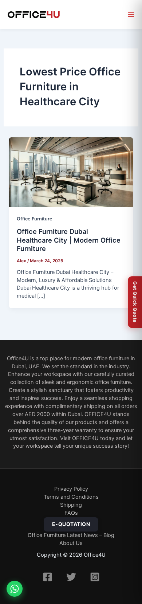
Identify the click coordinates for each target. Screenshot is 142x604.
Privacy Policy (71, 489)
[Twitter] (71, 577)
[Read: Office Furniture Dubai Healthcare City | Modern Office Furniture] (71, 172)
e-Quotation (71, 524)
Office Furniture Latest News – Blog (71, 535)
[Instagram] (95, 577)
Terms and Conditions (71, 497)
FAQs (71, 513)
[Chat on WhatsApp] (15, 589)
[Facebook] (47, 577)
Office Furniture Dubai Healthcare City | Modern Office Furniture (69, 239)
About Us (71, 543)
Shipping (71, 505)
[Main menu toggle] (131, 14)
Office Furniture (34, 218)
